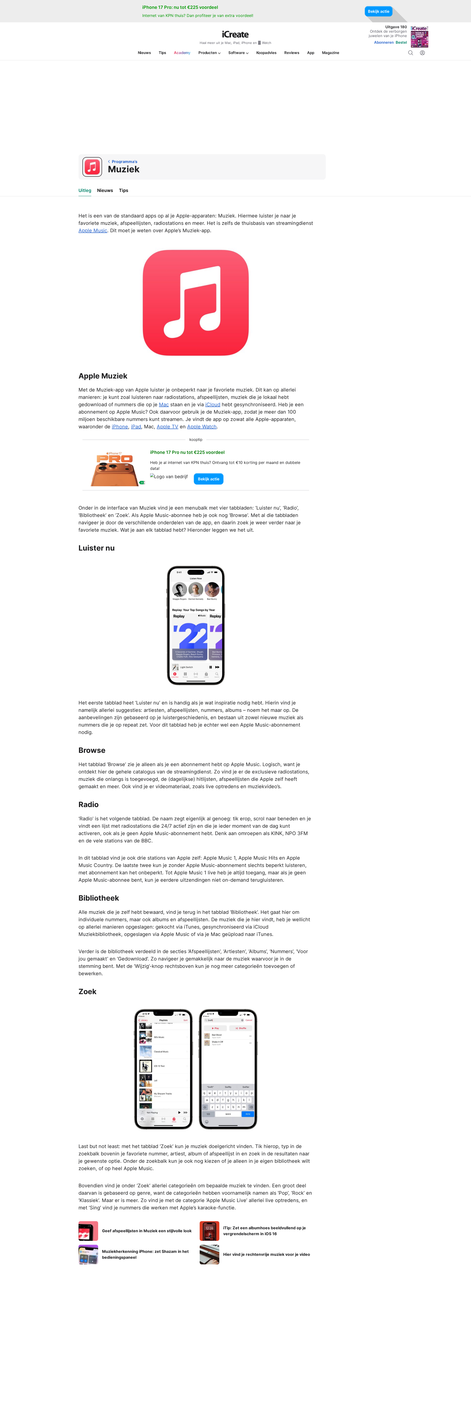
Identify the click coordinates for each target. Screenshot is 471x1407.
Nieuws (105, 190)
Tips (123, 190)
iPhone (120, 427)
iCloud (212, 404)
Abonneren (384, 42)
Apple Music (92, 230)
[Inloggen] (422, 53)
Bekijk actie (378, 11)
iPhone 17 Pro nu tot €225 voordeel (187, 452)
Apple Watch (202, 427)
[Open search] (411, 53)
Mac (164, 404)
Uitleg (84, 190)
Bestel (401, 42)
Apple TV (167, 427)
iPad (136, 427)
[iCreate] (235, 34)
